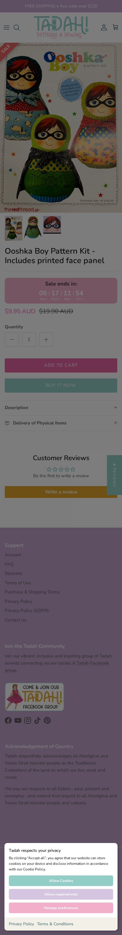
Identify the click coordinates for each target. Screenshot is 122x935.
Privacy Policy (21, 924)
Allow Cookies (61, 880)
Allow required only (61, 894)
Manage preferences (61, 908)
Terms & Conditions (55, 924)
